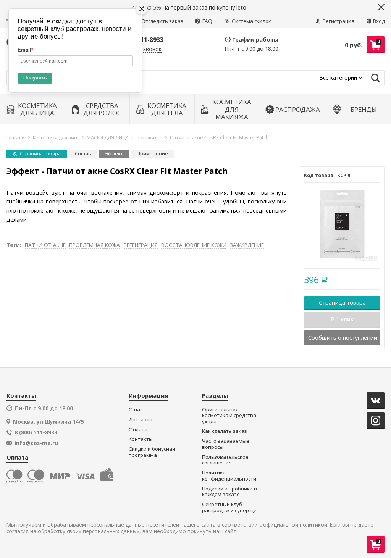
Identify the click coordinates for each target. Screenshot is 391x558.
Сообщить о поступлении (342, 337)
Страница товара (40, 153)
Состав (83, 153)
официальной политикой (295, 525)
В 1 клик (342, 319)
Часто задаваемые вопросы (225, 444)
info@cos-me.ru (36, 443)
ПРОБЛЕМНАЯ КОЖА (94, 244)
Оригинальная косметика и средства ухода (229, 415)
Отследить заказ (162, 21)
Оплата (138, 429)
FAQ (206, 21)
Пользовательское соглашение (225, 460)
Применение (152, 153)
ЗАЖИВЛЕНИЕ (247, 244)
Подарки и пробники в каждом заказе (229, 492)
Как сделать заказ (224, 431)
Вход (378, 21)
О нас (135, 410)
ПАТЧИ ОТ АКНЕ (45, 244)
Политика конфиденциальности (229, 476)
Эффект (114, 153)
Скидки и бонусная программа (152, 452)
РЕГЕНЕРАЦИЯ (141, 244)
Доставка (140, 420)
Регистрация (338, 21)
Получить (35, 78)
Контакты (141, 439)
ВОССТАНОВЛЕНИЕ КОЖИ (193, 244)
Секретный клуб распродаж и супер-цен (231, 507)
